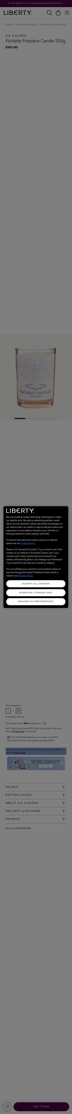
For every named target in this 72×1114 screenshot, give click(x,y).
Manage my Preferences (36, 601)
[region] (36, 557)
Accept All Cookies (36, 584)
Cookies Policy (27, 543)
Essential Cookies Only (36, 593)
